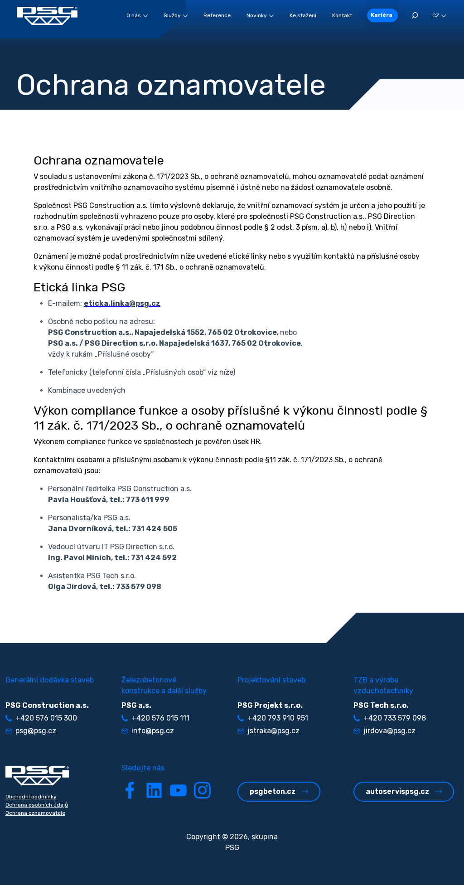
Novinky (256, 15)
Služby (172, 15)
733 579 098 (138, 586)
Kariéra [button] (381, 15)
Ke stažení (303, 15)
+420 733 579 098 (394, 718)
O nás (133, 15)
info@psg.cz (152, 730)
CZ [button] (435, 15)
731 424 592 (154, 557)
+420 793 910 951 (277, 718)
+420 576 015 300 (46, 718)
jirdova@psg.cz (389, 730)
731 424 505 (154, 528)
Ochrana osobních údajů (36, 805)
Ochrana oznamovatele (35, 813)
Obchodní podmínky (31, 796)
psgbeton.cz (272, 791)
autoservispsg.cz (397, 791)
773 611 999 (147, 499)
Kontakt (342, 15)
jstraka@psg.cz (273, 730)
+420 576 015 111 (160, 718)
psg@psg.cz (35, 730)
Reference (217, 15)
